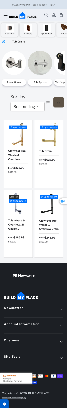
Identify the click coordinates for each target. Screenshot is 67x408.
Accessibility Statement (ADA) (14, 398)
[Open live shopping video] (63, 201)
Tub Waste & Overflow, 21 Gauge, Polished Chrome (16, 229)
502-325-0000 (40, 5)
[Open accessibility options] (4, 403)
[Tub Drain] (49, 134)
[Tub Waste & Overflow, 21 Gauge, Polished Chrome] (18, 204)
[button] (61, 15)
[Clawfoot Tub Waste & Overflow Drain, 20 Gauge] (18, 134)
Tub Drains (19, 41)
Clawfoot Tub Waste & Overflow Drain (49, 225)
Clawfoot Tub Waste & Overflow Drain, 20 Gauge (17, 159)
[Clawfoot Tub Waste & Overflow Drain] (49, 204)
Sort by (18, 97)
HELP (52, 5)
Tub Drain (45, 151)
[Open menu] (6, 17)
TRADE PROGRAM (21, 5)
